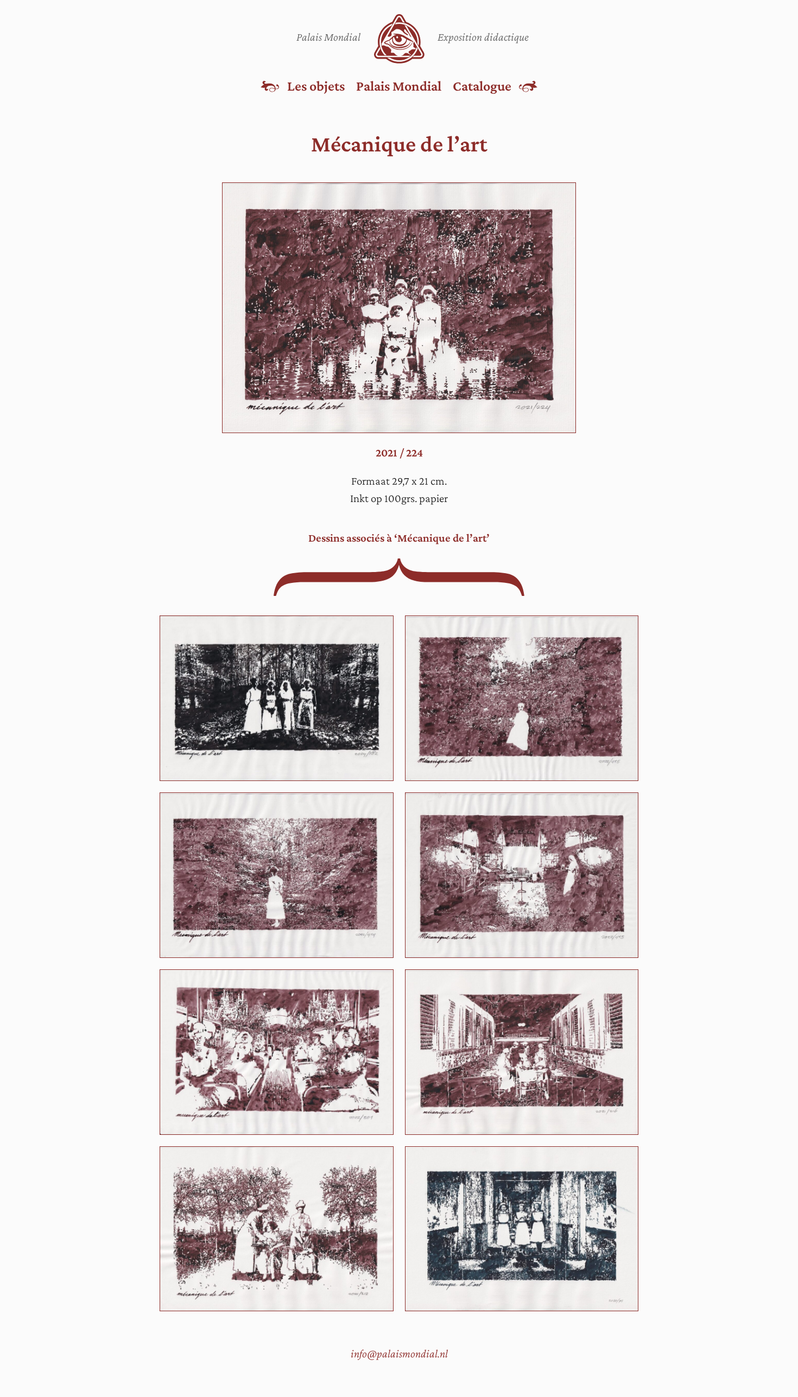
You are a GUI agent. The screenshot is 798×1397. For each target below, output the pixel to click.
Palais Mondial (398, 86)
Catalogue (482, 86)
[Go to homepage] (399, 38)
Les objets (316, 86)
